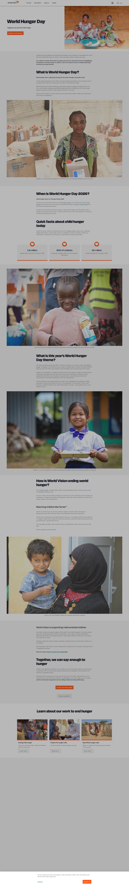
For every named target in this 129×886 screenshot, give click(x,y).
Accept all (87, 881)
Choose (40, 881)
